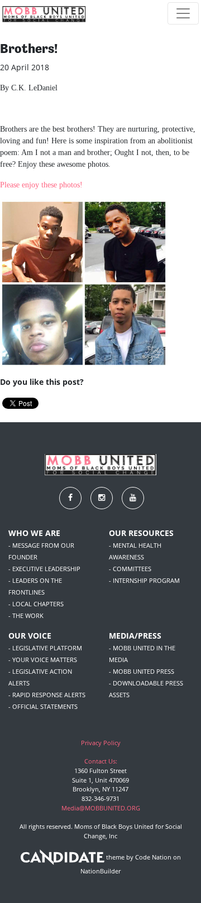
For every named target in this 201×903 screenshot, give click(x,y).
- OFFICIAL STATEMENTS (43, 706)
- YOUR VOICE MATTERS (42, 659)
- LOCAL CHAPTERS (36, 604)
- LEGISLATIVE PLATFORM (45, 648)
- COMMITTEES (130, 568)
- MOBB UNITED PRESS (141, 671)
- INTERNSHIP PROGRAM (144, 580)
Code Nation (153, 857)
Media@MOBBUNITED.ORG (100, 808)
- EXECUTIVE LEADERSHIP (44, 568)
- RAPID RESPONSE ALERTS (46, 694)
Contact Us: (100, 761)
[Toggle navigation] (183, 13)
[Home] (44, 13)
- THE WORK (26, 615)
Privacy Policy (101, 742)
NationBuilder (100, 871)
